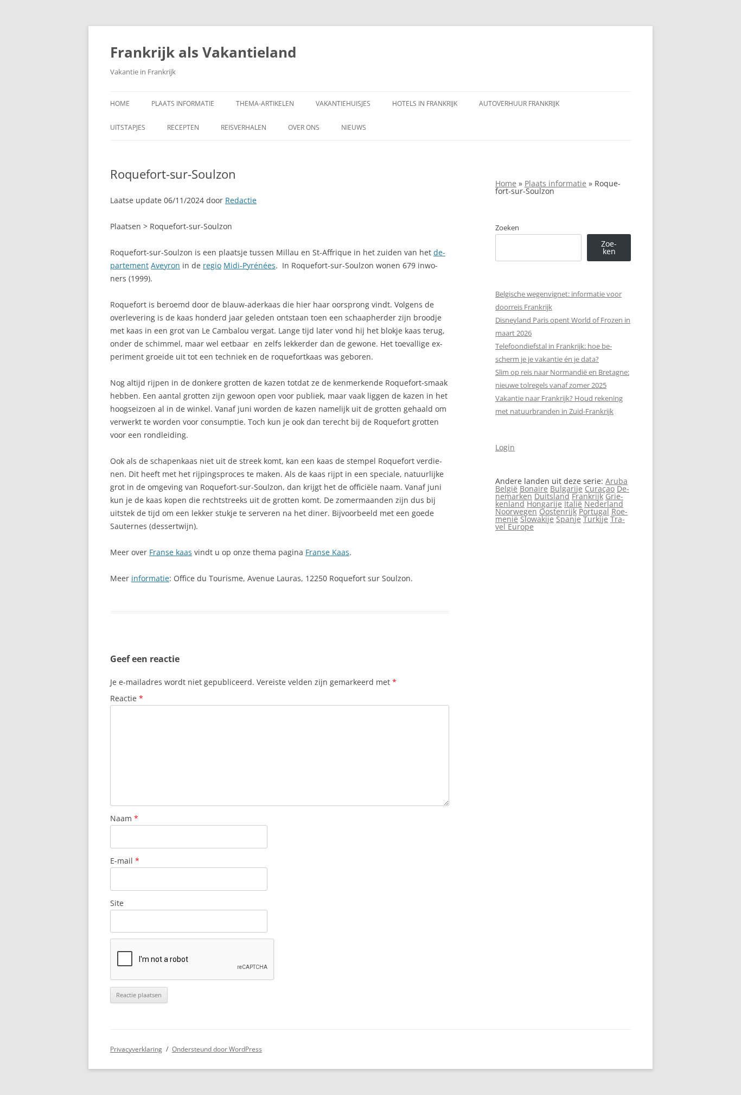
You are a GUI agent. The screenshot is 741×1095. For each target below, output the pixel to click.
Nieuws (353, 127)
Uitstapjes (127, 127)
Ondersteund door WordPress (217, 1049)
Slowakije (537, 519)
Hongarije (544, 504)
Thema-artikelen (265, 103)
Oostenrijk (558, 511)
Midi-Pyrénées (249, 265)
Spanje (568, 519)
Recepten (183, 127)
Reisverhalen (243, 127)
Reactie (126, 698)
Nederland (603, 504)
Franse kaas (170, 552)
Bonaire (534, 488)
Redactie (241, 200)
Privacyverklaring (136, 1049)
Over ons (304, 127)
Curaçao (600, 488)
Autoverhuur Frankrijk (519, 103)
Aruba (616, 481)
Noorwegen (516, 511)
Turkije (595, 519)
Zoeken (507, 227)
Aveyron (165, 265)
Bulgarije (566, 488)
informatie (150, 578)
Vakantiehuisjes (343, 103)
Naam (124, 818)
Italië (573, 504)
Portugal (594, 511)
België (506, 488)
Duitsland (552, 496)
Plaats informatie (182, 103)
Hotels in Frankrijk (424, 103)
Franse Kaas (327, 552)
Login (505, 447)
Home (120, 103)
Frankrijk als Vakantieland (203, 52)
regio (212, 265)
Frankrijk (587, 496)
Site (117, 903)
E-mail (124, 860)
